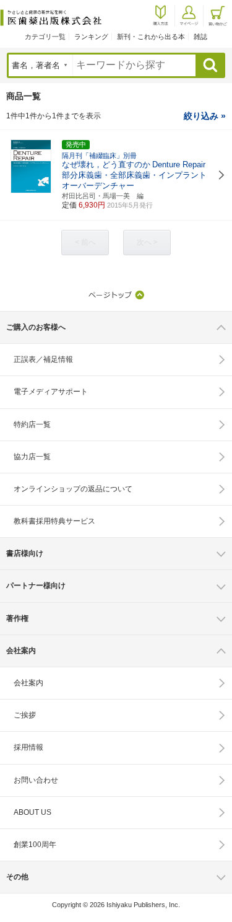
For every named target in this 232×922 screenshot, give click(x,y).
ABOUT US (32, 812)
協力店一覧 (32, 456)
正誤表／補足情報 (43, 359)
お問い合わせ (36, 780)
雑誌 (200, 36)
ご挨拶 (25, 715)
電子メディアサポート (51, 391)
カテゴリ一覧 (45, 36)
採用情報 (28, 747)
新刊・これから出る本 (151, 36)
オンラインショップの (73, 489)
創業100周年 (35, 844)
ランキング (91, 36)
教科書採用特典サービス (54, 521)
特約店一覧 (32, 424)
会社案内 (28, 682)
